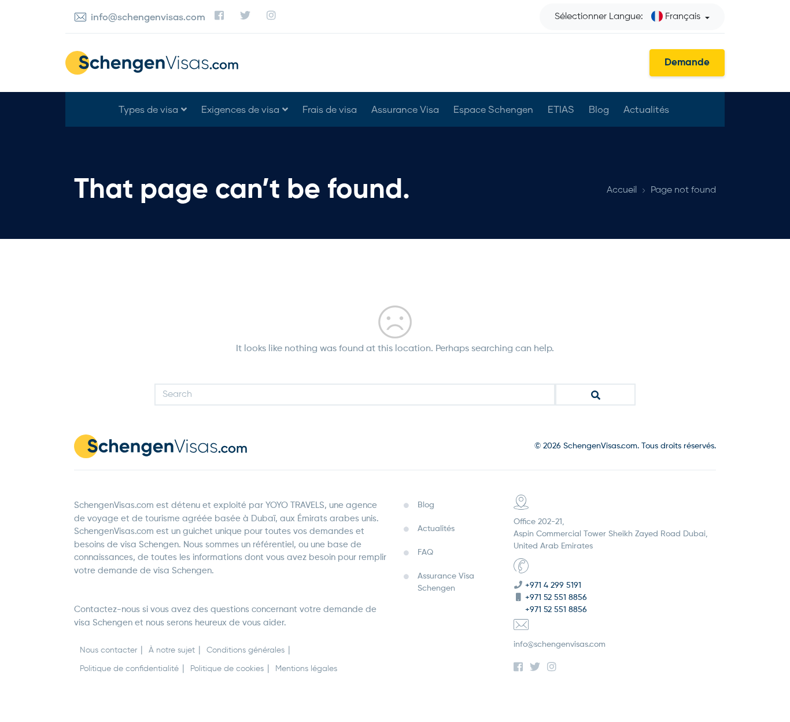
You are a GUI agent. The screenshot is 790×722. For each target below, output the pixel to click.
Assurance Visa (405, 109)
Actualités (646, 109)
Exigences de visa (240, 109)
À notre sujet (172, 650)
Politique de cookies (227, 669)
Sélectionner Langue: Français (627, 16)
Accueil (622, 190)
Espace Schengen (493, 109)
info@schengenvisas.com (560, 644)
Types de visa (148, 109)
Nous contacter (108, 650)
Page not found (683, 190)
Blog (599, 109)
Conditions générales (245, 650)
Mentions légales (306, 669)
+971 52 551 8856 (556, 598)
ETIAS (561, 109)
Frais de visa (329, 109)
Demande (687, 63)
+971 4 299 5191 (553, 585)
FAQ (425, 552)
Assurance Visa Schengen (446, 582)
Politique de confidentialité (129, 669)
